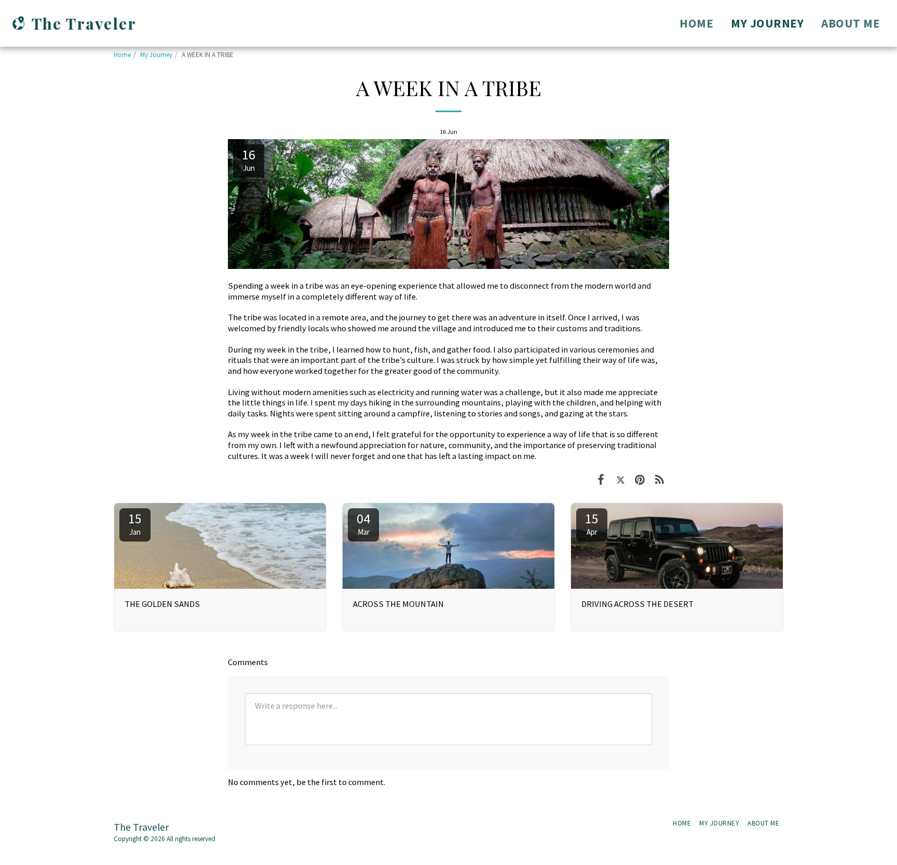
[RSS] (659, 479)
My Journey (156, 54)
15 (135, 523)
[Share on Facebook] (600, 479)
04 (363, 523)
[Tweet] (620, 479)
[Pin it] (639, 479)
